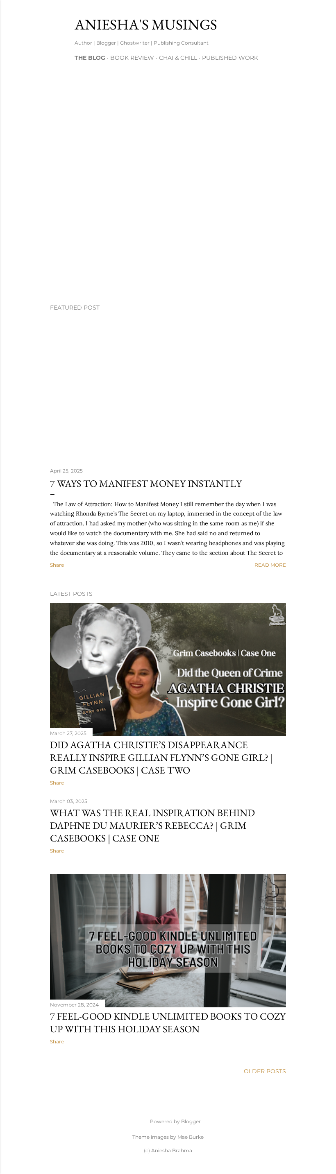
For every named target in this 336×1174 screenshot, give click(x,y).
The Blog (90, 57)
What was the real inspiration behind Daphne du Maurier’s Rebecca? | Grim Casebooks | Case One (152, 825)
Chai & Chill (178, 57)
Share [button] (57, 565)
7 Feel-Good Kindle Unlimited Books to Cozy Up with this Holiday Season (168, 1022)
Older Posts (265, 1071)
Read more (270, 565)
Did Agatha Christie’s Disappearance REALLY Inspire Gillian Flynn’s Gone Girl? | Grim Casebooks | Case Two (161, 757)
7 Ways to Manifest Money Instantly (146, 483)
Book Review (132, 57)
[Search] (281, 23)
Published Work (230, 57)
